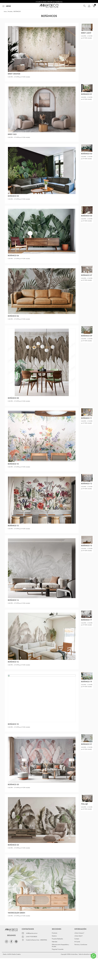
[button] (6, 6)
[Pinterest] (16, 941)
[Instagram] (6, 941)
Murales (10, 11)
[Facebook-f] (11, 941)
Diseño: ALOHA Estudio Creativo (12, 954)
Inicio (5, 11)
